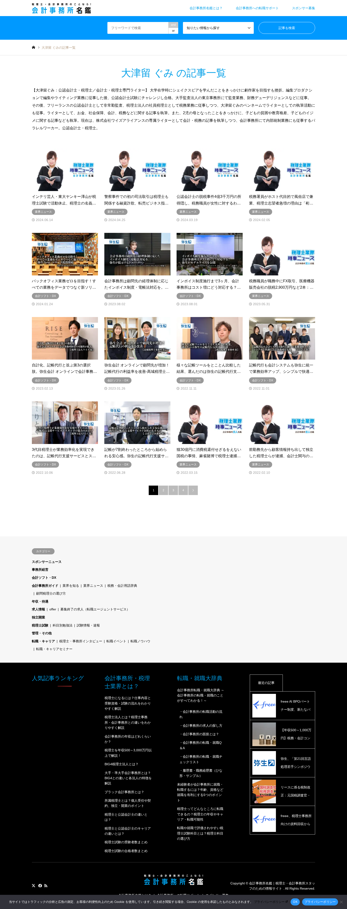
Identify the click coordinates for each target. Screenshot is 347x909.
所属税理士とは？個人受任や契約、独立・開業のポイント (128, 803)
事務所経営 (40, 569)
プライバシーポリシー (269, 902)
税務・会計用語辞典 (122, 585)
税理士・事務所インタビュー (80, 641)
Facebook (39, 885)
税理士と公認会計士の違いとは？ (126, 817)
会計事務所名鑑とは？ (206, 8)
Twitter (33, 885)
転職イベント (116, 641)
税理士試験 (40, 625)
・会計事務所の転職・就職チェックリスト (200, 759)
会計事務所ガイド (45, 585)
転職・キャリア (43, 641)
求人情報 (38, 609)
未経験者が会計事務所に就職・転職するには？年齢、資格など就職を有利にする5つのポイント (200, 792)
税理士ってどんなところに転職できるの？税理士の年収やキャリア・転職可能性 (200, 814)
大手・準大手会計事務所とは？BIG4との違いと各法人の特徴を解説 (128, 778)
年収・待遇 (40, 601)
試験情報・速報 (88, 625)
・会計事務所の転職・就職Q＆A (200, 745)
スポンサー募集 (303, 8)
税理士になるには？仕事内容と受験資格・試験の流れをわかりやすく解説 (128, 703)
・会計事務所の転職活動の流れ (200, 714)
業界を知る (71, 585)
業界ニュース (93, 585)
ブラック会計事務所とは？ (124, 792)
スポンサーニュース (47, 562)
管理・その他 (42, 633)
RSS (45, 885)
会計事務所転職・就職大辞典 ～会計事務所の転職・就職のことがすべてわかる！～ (200, 695)
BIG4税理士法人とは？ (122, 764)
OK (295, 902)
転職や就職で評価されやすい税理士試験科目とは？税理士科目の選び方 (200, 833)
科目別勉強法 (62, 625)
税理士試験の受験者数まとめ (126, 842)
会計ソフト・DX (44, 577)
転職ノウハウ (140, 641)
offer (52, 609)
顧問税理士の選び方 (51, 593)
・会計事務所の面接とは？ (199, 734)
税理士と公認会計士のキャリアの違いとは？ (128, 830)
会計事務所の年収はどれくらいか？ (128, 739)
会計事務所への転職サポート (257, 8)
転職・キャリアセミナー (54, 649)
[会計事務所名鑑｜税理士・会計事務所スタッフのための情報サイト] (61, 8)
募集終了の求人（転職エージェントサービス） (95, 609)
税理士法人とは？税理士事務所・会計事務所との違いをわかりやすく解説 (128, 722)
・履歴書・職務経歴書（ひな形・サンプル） (200, 773)
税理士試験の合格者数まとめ (126, 851)
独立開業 (38, 617)
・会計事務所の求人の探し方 (200, 725)
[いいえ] (341, 902)
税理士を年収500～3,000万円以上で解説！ (128, 752)
